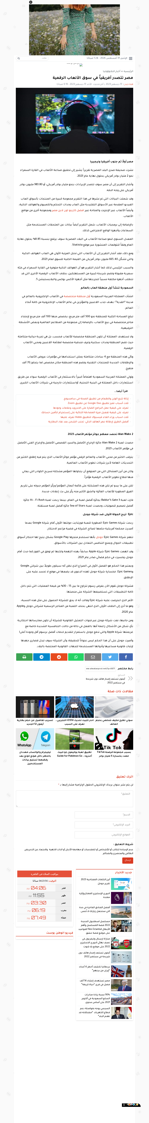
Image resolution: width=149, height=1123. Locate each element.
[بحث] (18, 58)
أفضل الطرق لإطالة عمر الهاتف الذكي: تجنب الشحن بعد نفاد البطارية (88, 422)
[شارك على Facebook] (126, 657)
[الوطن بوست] (74, 65)
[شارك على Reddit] (59, 657)
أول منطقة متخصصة (77, 296)
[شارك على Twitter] (110, 657)
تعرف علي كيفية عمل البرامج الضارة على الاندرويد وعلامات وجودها (90, 408)
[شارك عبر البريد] (92, 657)
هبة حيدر (128, 84)
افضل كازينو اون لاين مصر (68, 210)
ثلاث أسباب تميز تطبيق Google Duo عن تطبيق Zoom (98, 403)
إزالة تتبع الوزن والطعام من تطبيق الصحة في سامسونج (96, 399)
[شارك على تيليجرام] (41, 657)
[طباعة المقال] (24, 657)
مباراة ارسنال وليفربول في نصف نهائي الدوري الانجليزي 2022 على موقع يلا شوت (95, 943)
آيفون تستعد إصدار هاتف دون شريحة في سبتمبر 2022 (105, 679)
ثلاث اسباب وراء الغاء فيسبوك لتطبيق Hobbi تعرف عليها (94, 417)
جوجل (99, 537)
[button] (30, 2)
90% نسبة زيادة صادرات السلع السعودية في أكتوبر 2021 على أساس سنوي (96, 999)
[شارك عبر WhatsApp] (76, 657)
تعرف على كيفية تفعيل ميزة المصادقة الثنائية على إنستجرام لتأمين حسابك (84, 412)
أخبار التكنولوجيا (111, 71)
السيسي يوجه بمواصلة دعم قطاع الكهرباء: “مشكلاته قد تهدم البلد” (94, 1012)
